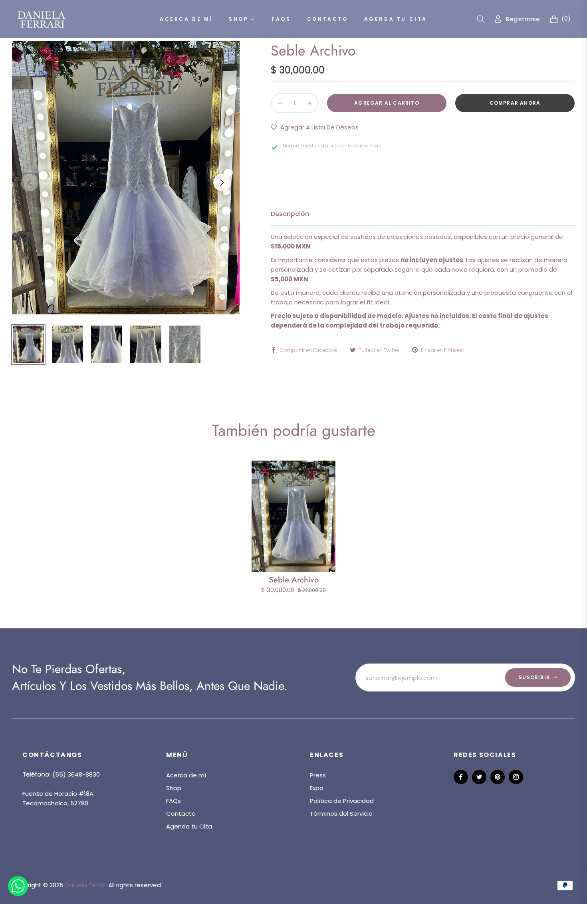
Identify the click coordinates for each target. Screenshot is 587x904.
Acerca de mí (186, 775)
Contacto (181, 813)
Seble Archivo (294, 580)
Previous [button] (29, 182)
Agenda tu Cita (189, 826)
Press (318, 775)
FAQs (173, 801)
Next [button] (222, 182)
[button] (481, 19)
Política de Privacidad (342, 801)
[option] (126, 177)
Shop (173, 788)
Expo (316, 788)
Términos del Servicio (341, 813)
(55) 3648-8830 (76, 774)
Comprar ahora (515, 102)
